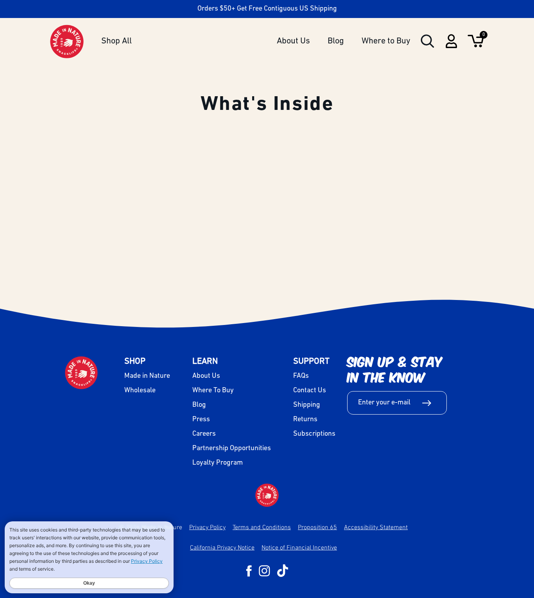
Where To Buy (213, 390)
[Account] (451, 46)
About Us (293, 41)
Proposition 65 (317, 526)
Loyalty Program (217, 463)
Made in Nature (147, 376)
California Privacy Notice (222, 547)
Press (201, 419)
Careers (204, 434)
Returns (305, 419)
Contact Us (309, 390)
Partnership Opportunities (231, 448)
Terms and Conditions (262, 526)
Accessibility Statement (376, 526)
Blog (336, 41)
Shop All (116, 41)
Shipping (306, 405)
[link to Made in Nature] (267, 495)
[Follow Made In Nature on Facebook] (249, 570)
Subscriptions (314, 434)
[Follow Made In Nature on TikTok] (282, 570)
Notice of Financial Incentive (299, 547)
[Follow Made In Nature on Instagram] (264, 570)
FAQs (301, 376)
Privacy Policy (207, 526)
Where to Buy (386, 41)
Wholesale (140, 390)
